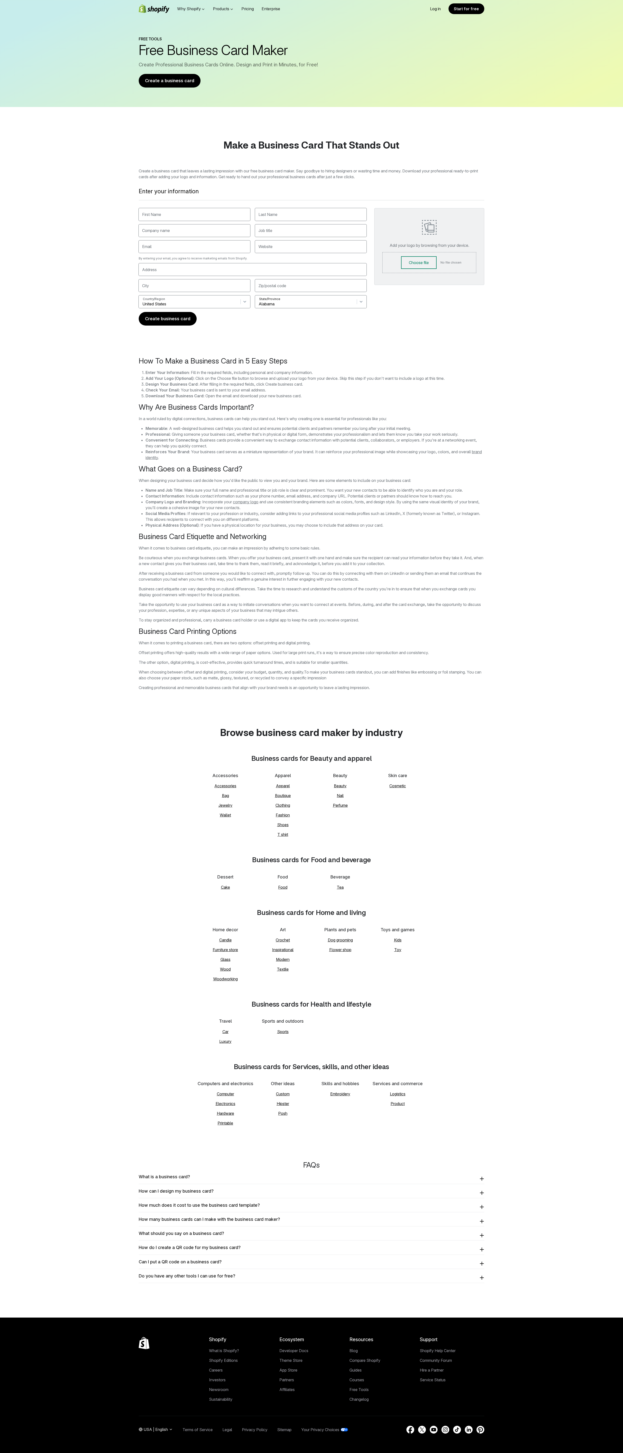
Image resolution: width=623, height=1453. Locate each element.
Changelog (359, 1399)
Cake (225, 887)
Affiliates (287, 1389)
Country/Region (154, 299)
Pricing (247, 8)
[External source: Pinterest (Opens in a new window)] (480, 1430)
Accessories (225, 785)
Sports (283, 1031)
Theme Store (290, 1360)
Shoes (283, 824)
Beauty (340, 785)
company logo (245, 501)
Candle (225, 940)
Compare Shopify (364, 1360)
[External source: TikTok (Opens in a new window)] (457, 1430)
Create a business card (169, 80)
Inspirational (282, 949)
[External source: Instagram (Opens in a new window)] (445, 1430)
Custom (283, 1093)
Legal (227, 1429)
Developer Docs (293, 1350)
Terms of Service (198, 1429)
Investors (217, 1379)
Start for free (466, 8)
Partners (286, 1379)
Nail (340, 795)
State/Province (269, 299)
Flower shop (340, 949)
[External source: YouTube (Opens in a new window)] (434, 1430)
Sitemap (284, 1429)
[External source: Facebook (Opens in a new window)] (410, 1430)
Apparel (283, 785)
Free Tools (359, 1389)
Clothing (282, 805)
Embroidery (340, 1093)
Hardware (225, 1113)
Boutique (283, 795)
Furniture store (225, 949)
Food (282, 887)
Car (225, 1031)
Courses (356, 1379)
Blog (353, 1350)
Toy (397, 949)
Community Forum (436, 1360)
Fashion (283, 815)
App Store (288, 1370)
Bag (225, 795)
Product (398, 1103)
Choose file (419, 262)
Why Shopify (189, 8)
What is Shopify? (224, 1350)
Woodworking (225, 978)
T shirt (282, 834)
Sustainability (220, 1399)
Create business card (167, 318)
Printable (225, 1123)
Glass (225, 959)
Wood (225, 969)
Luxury (225, 1041)
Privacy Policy (254, 1429)
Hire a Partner (432, 1370)
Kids (398, 940)
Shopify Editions (223, 1360)
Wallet (225, 815)
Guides (355, 1370)
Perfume (340, 805)
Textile (283, 969)
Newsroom (219, 1389)
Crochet (283, 940)
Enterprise (271, 8)
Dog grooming (340, 940)
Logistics (397, 1093)
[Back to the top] (144, 1343)
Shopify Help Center (438, 1350)
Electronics (225, 1103)
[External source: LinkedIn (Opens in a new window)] (469, 1430)
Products (221, 8)
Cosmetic (397, 785)
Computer (225, 1093)
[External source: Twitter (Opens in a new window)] (422, 1430)
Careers (216, 1370)
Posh (282, 1113)
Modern (283, 959)
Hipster (283, 1103)
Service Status (433, 1379)
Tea (340, 887)
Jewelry (225, 805)
